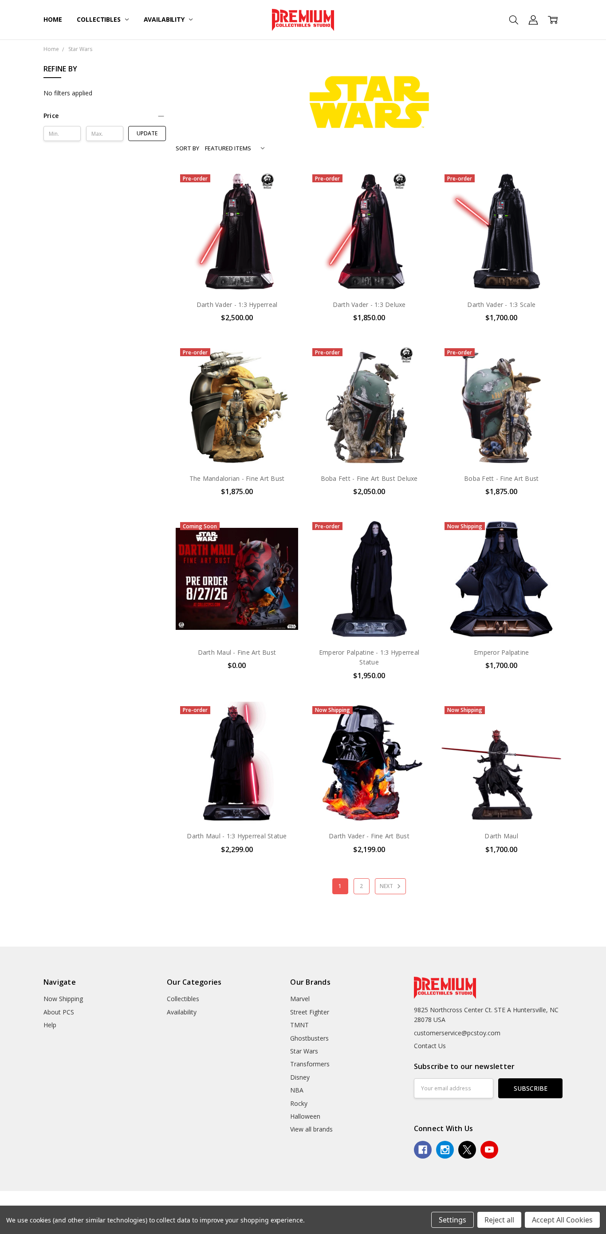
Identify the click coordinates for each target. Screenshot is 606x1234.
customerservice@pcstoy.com (457, 1033)
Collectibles (99, 19)
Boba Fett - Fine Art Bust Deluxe (369, 478)
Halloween (305, 1116)
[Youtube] (489, 1150)
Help (49, 1025)
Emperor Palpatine (501, 652)
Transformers (310, 1064)
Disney (300, 1077)
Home (52, 19)
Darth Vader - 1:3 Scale (501, 304)
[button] (104, 115)
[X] (467, 1150)
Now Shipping (63, 998)
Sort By (187, 148)
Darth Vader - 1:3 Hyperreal (237, 304)
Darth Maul (501, 836)
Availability (165, 19)
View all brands (311, 1129)
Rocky (298, 1103)
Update (147, 133)
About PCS (58, 1012)
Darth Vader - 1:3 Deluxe (369, 304)
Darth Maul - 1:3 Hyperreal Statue (237, 836)
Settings (452, 1220)
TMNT (299, 1025)
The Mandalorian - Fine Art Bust (237, 478)
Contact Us (430, 1045)
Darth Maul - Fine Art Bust (237, 652)
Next (387, 886)
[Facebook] (423, 1150)
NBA (296, 1090)
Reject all (499, 1220)
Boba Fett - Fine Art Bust (501, 478)
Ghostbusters (309, 1038)
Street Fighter (309, 1012)
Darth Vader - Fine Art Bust (369, 836)
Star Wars (304, 1051)
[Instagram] (445, 1150)
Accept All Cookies (562, 1220)
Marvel (300, 998)
